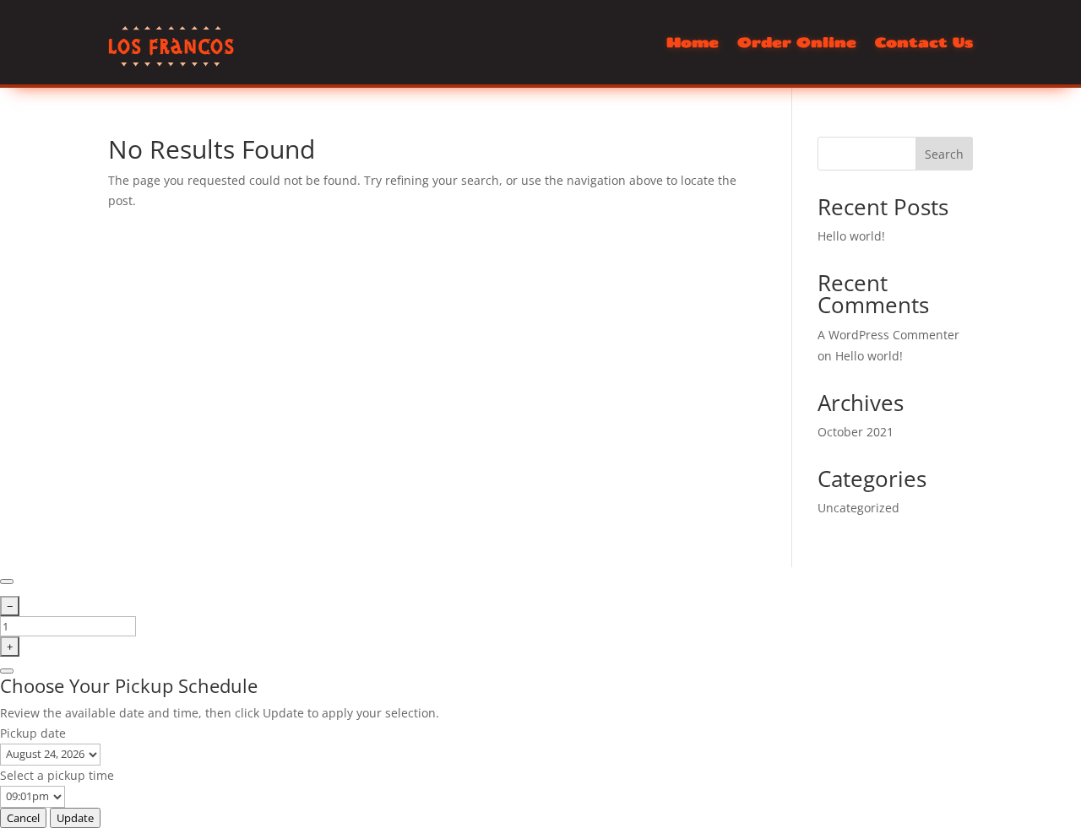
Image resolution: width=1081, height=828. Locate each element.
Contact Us (924, 43)
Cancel (23, 817)
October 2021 (856, 432)
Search (944, 154)
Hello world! (851, 236)
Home (692, 43)
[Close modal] (7, 581)
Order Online (796, 43)
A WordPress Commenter (888, 335)
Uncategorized (858, 508)
